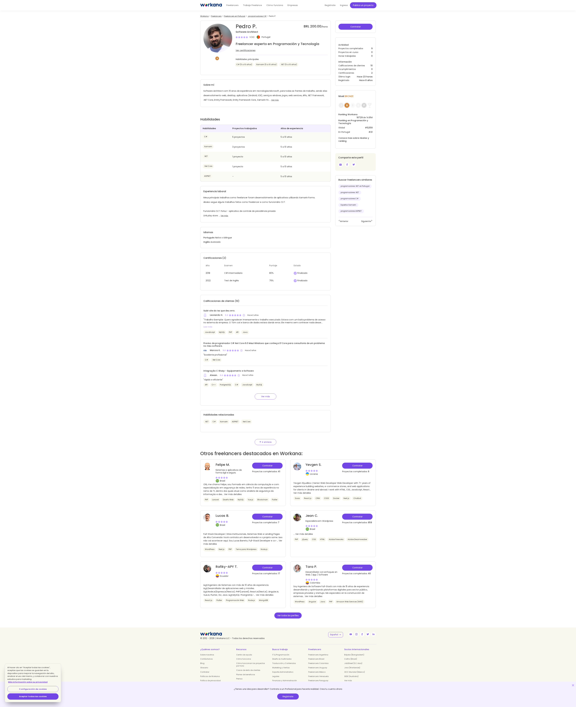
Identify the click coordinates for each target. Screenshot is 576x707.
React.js (307, 498)
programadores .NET (350, 192)
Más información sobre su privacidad (28, 682)
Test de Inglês (231, 280)
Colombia (315, 582)
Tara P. (311, 566)
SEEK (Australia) (351, 676)
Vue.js (250, 499)
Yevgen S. (313, 464)
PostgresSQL (225, 384)
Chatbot (357, 498)
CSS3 (326, 498)
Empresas (293, 5)
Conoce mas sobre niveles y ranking (353, 140)
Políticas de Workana (210, 676)
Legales (275, 676)
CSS (314, 539)
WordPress (209, 549)
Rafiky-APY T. (226, 566)
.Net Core (208, 166)
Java (245, 332)
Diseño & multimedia (281, 659)
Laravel (215, 499)
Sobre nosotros (207, 654)
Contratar (204, 672)
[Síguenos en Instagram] (356, 634)
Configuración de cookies (33, 689)
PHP (230, 332)
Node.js (264, 549)
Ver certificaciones (245, 50)
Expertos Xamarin (348, 205)
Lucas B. (222, 515)
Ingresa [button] (344, 5)
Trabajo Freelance (252, 5)
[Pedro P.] (347, 164)
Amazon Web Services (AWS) (349, 601)
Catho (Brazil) (350, 659)
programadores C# (349, 198)
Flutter (274, 499)
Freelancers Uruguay (317, 667)
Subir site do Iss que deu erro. (219, 310)
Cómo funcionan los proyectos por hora (250, 664)
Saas (297, 498)
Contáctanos (206, 659)
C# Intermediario (233, 273)
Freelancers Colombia (318, 663)
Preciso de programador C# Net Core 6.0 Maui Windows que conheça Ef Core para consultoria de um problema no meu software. (264, 344)
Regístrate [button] (330, 5)
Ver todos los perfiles (288, 615)
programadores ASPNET (351, 211)
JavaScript (210, 332)
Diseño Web (228, 499)
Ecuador (224, 576)
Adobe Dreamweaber (357, 539)
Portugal (266, 37)
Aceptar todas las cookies (33, 696)
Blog (202, 663)
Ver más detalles (233, 494)
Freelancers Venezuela (318, 676)
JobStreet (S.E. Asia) (353, 663)
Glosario (204, 667)
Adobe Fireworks (336, 539)
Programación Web (235, 600)
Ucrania (314, 474)
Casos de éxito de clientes (248, 670)
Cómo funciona (274, 5)
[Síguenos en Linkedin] (373, 634)
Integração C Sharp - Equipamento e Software (228, 370)
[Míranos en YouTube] (350, 634)
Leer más (207, 327)
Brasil (222, 480)
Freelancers (232, 5)
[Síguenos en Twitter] (368, 634)
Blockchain (262, 499)
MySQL (222, 332)
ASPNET (207, 176)
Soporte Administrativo (282, 672)
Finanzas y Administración (284, 680)
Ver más (275, 100)
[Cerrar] (573, 685)
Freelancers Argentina (318, 654)
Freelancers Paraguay (318, 680)
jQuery (305, 539)
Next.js (346, 498)
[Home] (211, 5)
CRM (318, 498)
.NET (206, 156)
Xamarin (208, 146)
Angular (312, 601)
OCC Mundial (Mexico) (354, 672)
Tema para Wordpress (246, 549)
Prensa (239, 678)
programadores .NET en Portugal (355, 186)
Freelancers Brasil (316, 659)
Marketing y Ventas (281, 667)
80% (271, 273)
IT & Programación (280, 654)
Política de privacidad (210, 680)
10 (371, 65)
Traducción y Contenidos (284, 663)
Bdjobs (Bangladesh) (354, 654)
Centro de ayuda (244, 654)
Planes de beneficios (245, 674)
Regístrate (288, 696)
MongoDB (263, 600)
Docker (336, 498)
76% (271, 280)
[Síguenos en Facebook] (362, 634)
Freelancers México (317, 672)
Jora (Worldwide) (352, 667)
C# (205, 136)
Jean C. (312, 515)
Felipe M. (223, 464)
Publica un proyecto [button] (363, 5)
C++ (214, 384)
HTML (322, 539)
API (237, 332)
